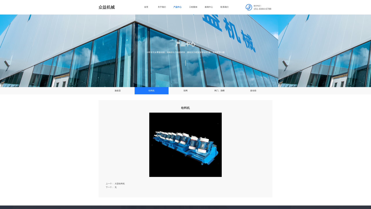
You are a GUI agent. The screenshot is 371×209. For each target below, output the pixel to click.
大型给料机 (115, 184)
